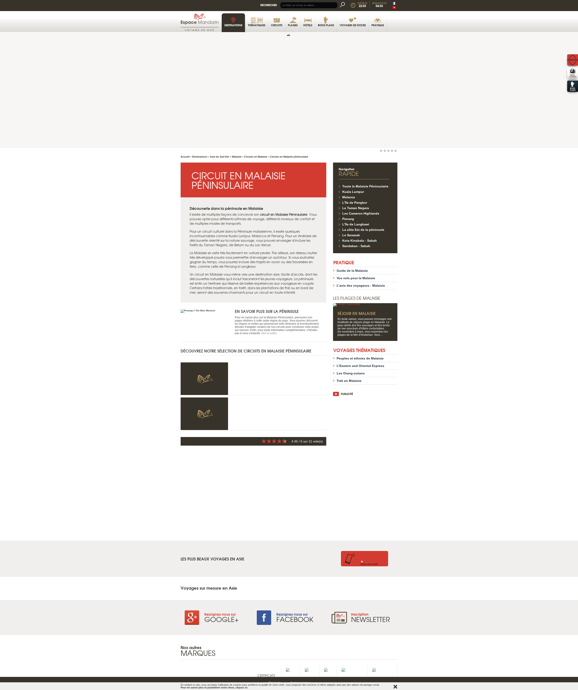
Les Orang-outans (351, 373)
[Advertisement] (365, 466)
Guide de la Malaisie (352, 270)
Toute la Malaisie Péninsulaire (365, 186)
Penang (348, 219)
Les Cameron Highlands (360, 213)
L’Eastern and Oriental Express (360, 366)
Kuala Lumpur (353, 192)
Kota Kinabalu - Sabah (359, 240)
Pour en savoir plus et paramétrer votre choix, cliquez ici (214, 687)
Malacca (348, 197)
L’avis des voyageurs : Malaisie (361, 285)
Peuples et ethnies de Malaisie (360, 358)
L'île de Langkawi (355, 224)
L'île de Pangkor (354, 202)
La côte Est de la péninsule (363, 230)
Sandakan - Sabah (356, 246)
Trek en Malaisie (349, 381)
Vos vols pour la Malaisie (356, 278)
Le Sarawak (351, 235)
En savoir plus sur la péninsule (267, 311)
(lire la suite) (269, 333)
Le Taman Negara (355, 208)
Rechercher (268, 5)
